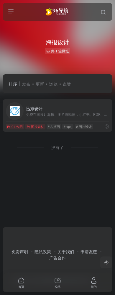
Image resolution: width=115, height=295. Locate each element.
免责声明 (20, 251)
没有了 (57, 147)
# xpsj (68, 126)
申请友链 (88, 251)
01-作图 (17, 126)
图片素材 (37, 126)
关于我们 (66, 251)
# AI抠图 (54, 126)
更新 (40, 84)
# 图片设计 (84, 126)
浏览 (53, 84)
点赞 (67, 84)
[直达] (106, 126)
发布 (26, 84)
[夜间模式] (106, 262)
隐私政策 (42, 251)
